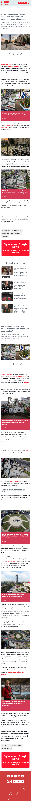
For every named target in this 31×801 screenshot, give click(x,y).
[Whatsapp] (9, 54)
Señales (23, 2)
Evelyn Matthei (6, 230)
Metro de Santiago (17, 230)
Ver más (4, 118)
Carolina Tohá (5, 233)
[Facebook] (13, 54)
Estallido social (6, 745)
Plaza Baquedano (16, 233)
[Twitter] (17, 54)
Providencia (5, 236)
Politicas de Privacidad (15, 795)
